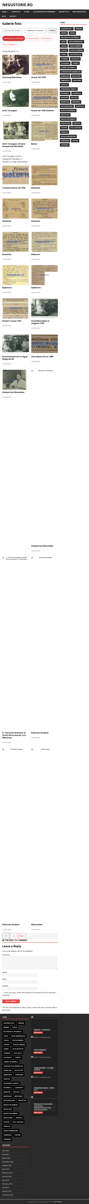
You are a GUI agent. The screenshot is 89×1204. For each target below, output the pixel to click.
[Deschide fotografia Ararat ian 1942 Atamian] (44, 98)
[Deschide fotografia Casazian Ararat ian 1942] (15, 175)
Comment (6, 955)
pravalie (64, 132)
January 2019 (6, 1176)
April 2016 (5, 1180)
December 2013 (7, 1195)
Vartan (75, 141)
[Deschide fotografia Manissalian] (44, 835)
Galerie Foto (64, 12)
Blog (4, 16)
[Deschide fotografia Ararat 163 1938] (44, 65)
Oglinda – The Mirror (42, 1030)
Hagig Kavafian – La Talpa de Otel (44, 1069)
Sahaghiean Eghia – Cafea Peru (44, 1089)
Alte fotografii (9, 44)
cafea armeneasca (76, 42)
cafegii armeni (75, 46)
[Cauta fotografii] (12, 30)
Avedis (72, 33)
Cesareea (64, 59)
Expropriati (46, 38)
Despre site (16, 12)
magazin (64, 98)
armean (79, 29)
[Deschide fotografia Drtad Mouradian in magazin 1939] (44, 308)
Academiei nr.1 (66, 29)
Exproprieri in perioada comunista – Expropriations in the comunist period (43, 1107)
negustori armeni (68, 119)
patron (64, 128)
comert (76, 63)
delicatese (76, 76)
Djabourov (65, 80)
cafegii (64, 46)
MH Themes (58, 1202)
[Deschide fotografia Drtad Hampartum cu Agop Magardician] (15, 344)
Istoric (27, 12)
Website (5, 986)
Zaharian (64, 145)
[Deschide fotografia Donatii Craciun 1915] (15, 308)
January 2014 (6, 1191)
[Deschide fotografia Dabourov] (44, 242)
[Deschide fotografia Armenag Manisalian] (15, 65)
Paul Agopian (75, 128)
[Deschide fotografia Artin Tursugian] (15, 98)
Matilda (74, 98)
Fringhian (77, 80)
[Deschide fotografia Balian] (44, 131)
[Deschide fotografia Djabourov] (15, 275)
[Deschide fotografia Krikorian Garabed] (44, 643)
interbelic (65, 93)
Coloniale (65, 63)
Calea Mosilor (75, 55)
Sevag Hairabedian (68, 136)
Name (4, 972)
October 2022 (7, 1165)
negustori (65, 115)
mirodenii (76, 102)
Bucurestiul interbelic (70, 37)
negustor (80, 106)
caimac (64, 55)
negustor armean (68, 111)
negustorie (65, 123)
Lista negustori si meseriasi (44, 12)
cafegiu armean (76, 50)
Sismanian (65, 141)
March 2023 (6, 1158)
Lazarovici (77, 93)
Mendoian (65, 102)
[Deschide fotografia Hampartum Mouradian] (15, 380)
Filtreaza (52, 30)
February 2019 (7, 1173)
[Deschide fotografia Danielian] (44, 175)
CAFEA (63, 42)
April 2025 (5, 1151)
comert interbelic (68, 68)
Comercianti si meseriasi (14, 38)
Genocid (64, 85)
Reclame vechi (32, 38)
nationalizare (67, 106)
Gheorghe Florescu (69, 89)
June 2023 (5, 1154)
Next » (22, 936)
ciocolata (75, 59)
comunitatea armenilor (70, 72)
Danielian (65, 76)
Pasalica (76, 123)
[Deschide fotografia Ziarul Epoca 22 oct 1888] (44, 344)
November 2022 (7, 1162)
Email (4, 979)
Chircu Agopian (40, 1050)
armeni (64, 33)
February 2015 (7, 1184)
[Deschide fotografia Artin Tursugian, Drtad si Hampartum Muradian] (15, 131)
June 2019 (5, 1169)
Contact (12, 16)
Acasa (4, 12)
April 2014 (5, 1187)
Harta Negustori (79, 12)
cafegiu (64, 50)
